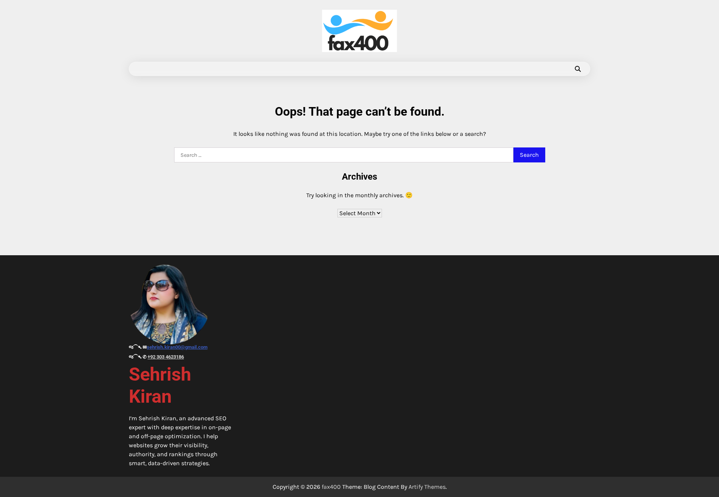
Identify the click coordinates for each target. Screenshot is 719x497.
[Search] (578, 69)
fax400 (331, 486)
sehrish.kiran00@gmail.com (177, 347)
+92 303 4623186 (166, 357)
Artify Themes (427, 486)
